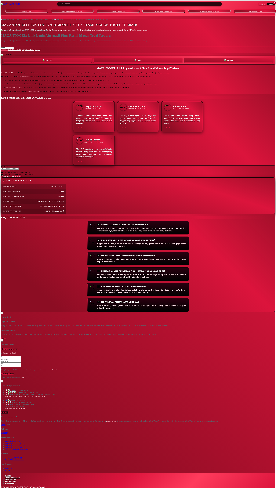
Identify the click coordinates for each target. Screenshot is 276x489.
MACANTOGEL (26, 11)
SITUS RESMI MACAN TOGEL (163, 11)
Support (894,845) (28, 50)
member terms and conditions (50, 370)
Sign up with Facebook (10, 349)
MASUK (262, 4)
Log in (22, 377)
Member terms (10, 479)
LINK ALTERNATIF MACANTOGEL (72, 11)
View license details (7, 170)
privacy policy (111, 421)
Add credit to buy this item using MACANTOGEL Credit (25, 396)
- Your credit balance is (30, 395)
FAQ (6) (38, 50)
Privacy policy (10, 481)
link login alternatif (23, 76)
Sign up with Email (9, 353)
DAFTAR (271, 4)
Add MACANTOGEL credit (15, 408)
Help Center (9, 468)
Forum (7, 470)
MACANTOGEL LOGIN (14, 443)
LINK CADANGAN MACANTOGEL (209, 11)
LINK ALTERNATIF (12, 442)
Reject (3, 425)
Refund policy (10, 483)
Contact (8, 476)
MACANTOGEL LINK (13, 447)
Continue (5, 412)
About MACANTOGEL (13, 458)
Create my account (8, 374)
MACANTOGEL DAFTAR (118, 11)
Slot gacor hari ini (33, 91)
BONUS (230, 60)
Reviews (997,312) (14, 50)
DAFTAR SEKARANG (12, 176)
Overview (4, 50)
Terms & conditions (12, 478)
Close (3, 338)
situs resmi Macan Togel (14, 87)
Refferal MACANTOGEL (14, 460)
